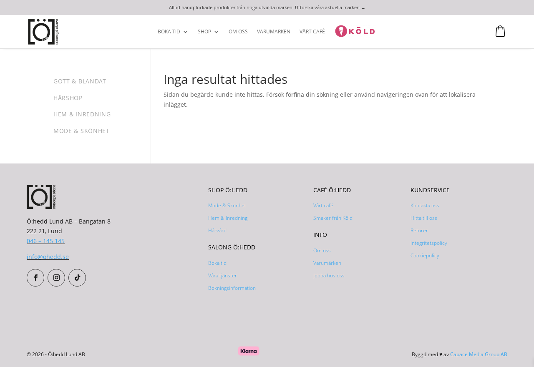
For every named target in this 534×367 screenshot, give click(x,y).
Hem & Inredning (227, 217)
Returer (419, 230)
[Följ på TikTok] (77, 278)
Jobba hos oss (329, 275)
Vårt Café (312, 32)
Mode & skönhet (81, 131)
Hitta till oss (424, 217)
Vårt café (323, 205)
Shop (204, 32)
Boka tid (169, 32)
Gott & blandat (79, 81)
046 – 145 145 (46, 241)
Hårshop (68, 98)
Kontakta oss (425, 205)
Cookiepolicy (425, 255)
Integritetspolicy (429, 242)
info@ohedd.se (48, 257)
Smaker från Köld (333, 217)
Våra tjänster (222, 275)
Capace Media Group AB (478, 354)
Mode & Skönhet (227, 205)
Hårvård (217, 230)
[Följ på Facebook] (35, 278)
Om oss (238, 32)
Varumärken (273, 32)
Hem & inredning (82, 114)
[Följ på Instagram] (56, 278)
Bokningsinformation (232, 288)
